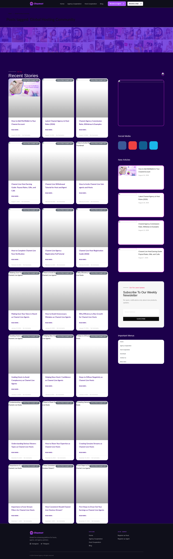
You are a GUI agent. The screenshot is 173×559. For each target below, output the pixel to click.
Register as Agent (124, 539)
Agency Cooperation (74, 4)
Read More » (15, 130)
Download (123, 353)
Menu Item (123, 362)
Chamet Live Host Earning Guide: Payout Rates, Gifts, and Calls (23, 187)
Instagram (35, 544)
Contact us (123, 357)
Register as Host (123, 535)
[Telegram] (153, 145)
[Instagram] (143, 145)
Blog (101, 4)
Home (62, 4)
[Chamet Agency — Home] (37, 4)
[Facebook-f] (122, 145)
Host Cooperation (91, 4)
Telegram (46, 544)
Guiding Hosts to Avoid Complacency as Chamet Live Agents (23, 380)
